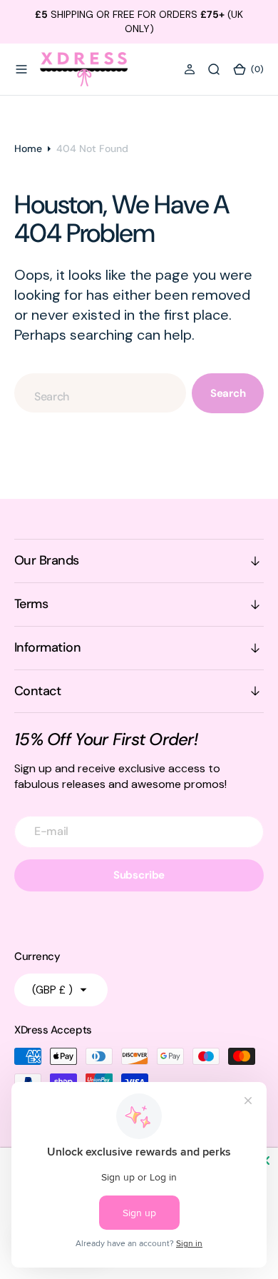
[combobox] (100, 393)
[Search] (214, 69)
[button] (21, 69)
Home (28, 148)
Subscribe (139, 875)
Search (228, 393)
